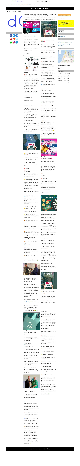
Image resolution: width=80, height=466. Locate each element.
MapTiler (64, 62)
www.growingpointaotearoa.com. (30, 301)
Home (38, 1)
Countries (47, 1)
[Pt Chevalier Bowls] (66, 56)
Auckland (17, 4)
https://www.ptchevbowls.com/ (29, 82)
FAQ (45, 448)
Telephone (14, 11)
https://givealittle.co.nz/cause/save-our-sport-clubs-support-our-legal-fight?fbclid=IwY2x (65, 44)
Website (19, 11)
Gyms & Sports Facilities (24, 4)
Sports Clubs (61, 31)
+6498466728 (62, 36)
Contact (35, 448)
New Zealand (12, 4)
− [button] (59, 52)
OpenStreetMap (68, 62)
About (30, 448)
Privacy (40, 448)
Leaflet (61, 62)
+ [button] (59, 51)
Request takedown (62, 18)
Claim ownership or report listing (64, 15)
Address (9, 11)
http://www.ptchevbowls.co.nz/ (63, 41)
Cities (42, 1)
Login (48, 448)
